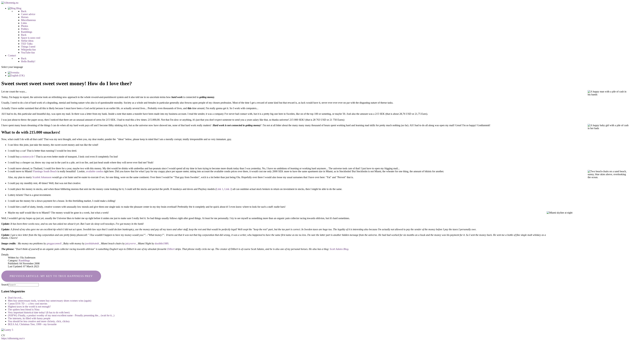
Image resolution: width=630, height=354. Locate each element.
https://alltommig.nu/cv (13, 338)
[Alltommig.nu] (9, 2)
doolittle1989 (161, 243)
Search (4, 284)
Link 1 (219, 189)
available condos (94, 171)
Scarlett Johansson (42, 177)
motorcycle (28, 156)
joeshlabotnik (92, 243)
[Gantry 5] (7, 329)
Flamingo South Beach (45, 171)
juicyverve (130, 243)
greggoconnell (54, 243)
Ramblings (24, 260)
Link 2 (227, 189)
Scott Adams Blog (339, 249)
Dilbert (171, 249)
